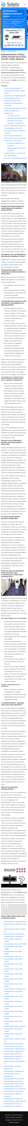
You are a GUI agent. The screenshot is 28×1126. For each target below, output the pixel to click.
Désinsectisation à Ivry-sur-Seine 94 (15, 1088)
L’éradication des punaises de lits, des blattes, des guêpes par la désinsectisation (15, 110)
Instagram (8, 1120)
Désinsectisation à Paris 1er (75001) (14, 1026)
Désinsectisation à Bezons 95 (13, 1054)
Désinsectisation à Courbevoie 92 (14, 934)
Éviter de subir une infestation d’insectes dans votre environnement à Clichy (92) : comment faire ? (15, 138)
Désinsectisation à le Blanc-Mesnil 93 (15, 1101)
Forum (20, 1120)
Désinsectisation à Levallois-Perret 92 (15, 921)
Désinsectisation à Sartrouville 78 (14, 1079)
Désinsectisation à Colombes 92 (13, 936)
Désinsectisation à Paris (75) (12, 956)
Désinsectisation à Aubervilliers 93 (14, 1049)
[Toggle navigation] (24, 4)
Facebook (18, 1117)
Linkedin (14, 1120)
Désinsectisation (12, 51)
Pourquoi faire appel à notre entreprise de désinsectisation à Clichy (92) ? (13, 103)
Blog (7, 1117)
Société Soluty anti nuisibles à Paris (14, 989)
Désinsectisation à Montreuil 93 (13, 1081)
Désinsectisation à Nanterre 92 (13, 1056)
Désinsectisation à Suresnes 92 (13, 1046)
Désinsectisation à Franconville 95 (14, 1084)
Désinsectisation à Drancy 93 (13, 1103)
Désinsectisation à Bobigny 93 (13, 1086)
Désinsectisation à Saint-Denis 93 (14, 1044)
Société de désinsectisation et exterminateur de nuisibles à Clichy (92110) (14, 90)
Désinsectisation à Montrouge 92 (14, 1071)
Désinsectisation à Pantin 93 (12, 1059)
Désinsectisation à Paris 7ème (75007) (15, 944)
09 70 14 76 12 (15, 45)
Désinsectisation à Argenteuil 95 (13, 1051)
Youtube (12, 1117)
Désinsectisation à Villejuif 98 (13, 1106)
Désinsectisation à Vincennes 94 (13, 1091)
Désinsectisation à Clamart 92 (13, 1098)
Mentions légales (14, 1122)
